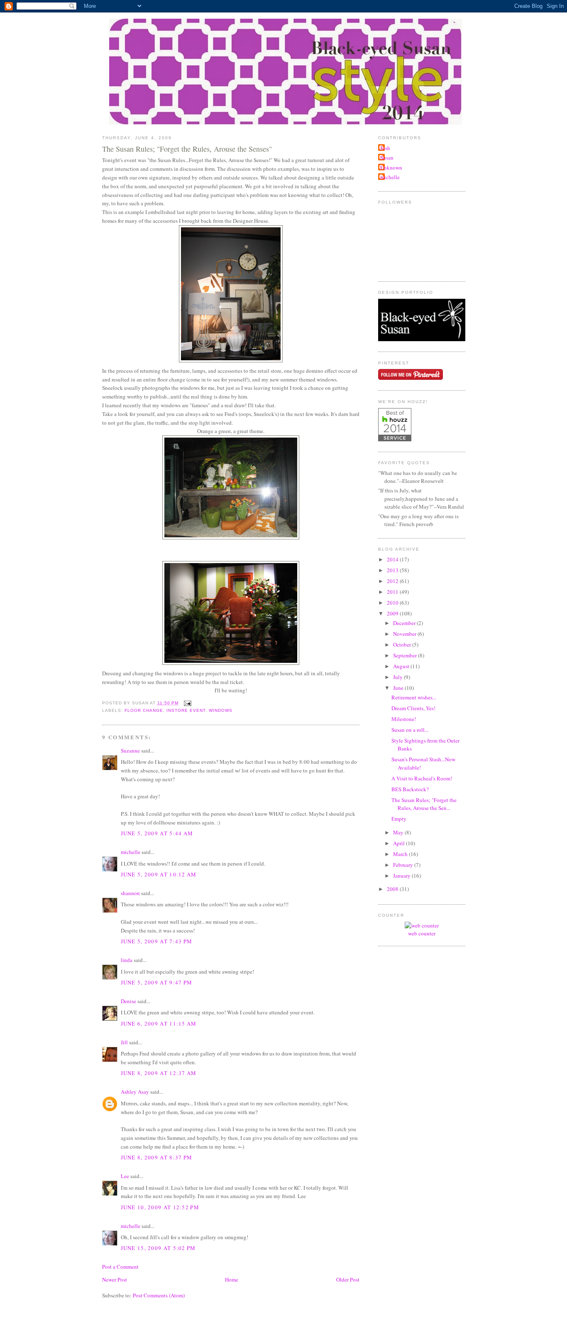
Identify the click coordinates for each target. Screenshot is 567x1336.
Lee (125, 1176)
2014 (393, 559)
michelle (130, 852)
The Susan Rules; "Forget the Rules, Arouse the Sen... (424, 804)
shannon (130, 893)
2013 (393, 570)
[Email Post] (186, 703)
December (405, 623)
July (398, 677)
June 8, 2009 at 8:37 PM (157, 1157)
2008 (393, 889)
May (399, 832)
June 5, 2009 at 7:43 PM (157, 941)
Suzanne (130, 750)
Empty (398, 818)
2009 (393, 613)
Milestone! (403, 719)
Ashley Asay (135, 1091)
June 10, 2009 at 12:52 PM (160, 1207)
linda (126, 960)
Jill (124, 1042)
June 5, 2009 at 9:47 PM (157, 982)
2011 (393, 591)
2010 (393, 602)
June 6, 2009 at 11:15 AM (159, 1023)
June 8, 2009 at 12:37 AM (159, 1073)
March (401, 854)
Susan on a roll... (409, 729)
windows (220, 710)
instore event (185, 710)
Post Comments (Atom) (159, 1295)
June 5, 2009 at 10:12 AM (159, 874)
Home (231, 1279)
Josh (385, 148)
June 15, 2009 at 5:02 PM (158, 1248)
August (402, 666)
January (402, 875)
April (399, 843)
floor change (144, 710)
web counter (421, 933)
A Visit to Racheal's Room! (421, 778)
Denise (128, 1001)
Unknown (391, 167)
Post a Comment (120, 1266)
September (405, 655)
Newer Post (114, 1279)
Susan (386, 157)
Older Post (347, 1279)
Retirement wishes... (413, 697)
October (402, 644)
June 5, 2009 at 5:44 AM (157, 833)
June (399, 687)
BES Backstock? (410, 789)
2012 (393, 581)
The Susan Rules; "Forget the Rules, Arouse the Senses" (187, 149)
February (403, 865)
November (405, 633)
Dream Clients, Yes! (413, 708)
